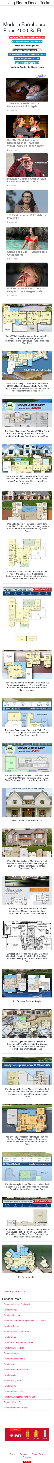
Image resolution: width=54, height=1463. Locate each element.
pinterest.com (18, 1291)
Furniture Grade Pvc (12, 1402)
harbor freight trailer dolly (27, 62)
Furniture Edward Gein (13, 1391)
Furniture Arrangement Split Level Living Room (24, 1320)
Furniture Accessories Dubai (16, 1331)
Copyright (27, 1457)
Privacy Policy (38, 1454)
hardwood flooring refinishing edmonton (27, 54)
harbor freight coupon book (27, 58)
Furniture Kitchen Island (14, 1358)
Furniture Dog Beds (12, 1380)
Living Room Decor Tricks (27, 2)
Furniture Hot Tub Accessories (17, 1369)
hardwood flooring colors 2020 (27, 50)
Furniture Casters (11, 1326)
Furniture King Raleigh (13, 1347)
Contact (23, 1454)
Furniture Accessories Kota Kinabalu (20, 1396)
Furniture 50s (9, 1385)
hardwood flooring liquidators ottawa (27, 67)
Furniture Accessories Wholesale (18, 1342)
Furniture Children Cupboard (16, 1304)
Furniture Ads (9, 1375)
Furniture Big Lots (11, 1315)
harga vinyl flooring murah (27, 45)
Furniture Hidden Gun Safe (15, 1407)
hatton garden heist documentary (27, 41)
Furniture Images (11, 1353)
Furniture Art (9, 1364)
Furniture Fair (9, 1336)
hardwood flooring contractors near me (27, 37)
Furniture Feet (10, 1309)
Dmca (12, 1454)
